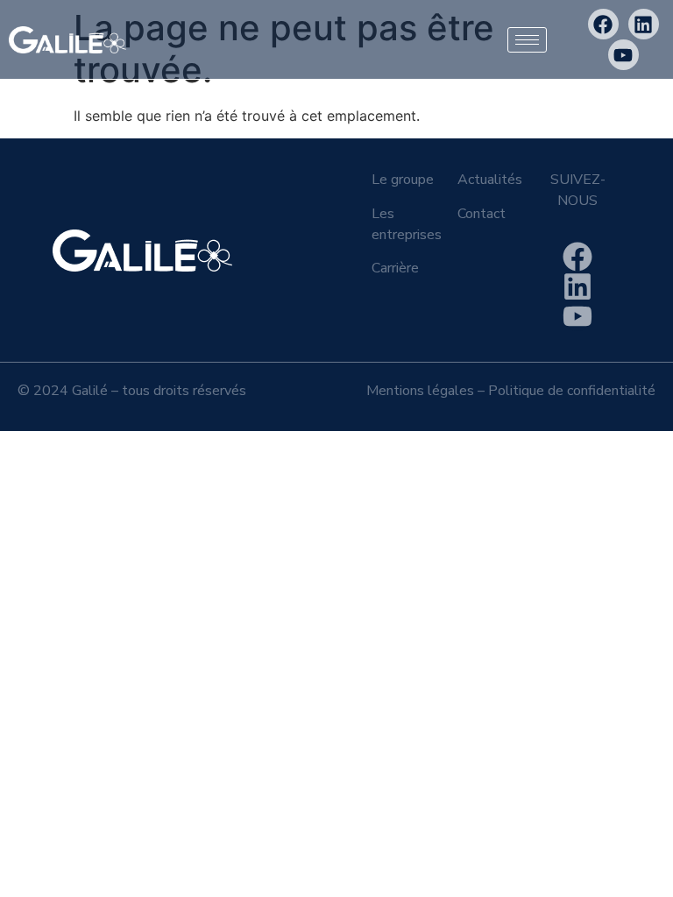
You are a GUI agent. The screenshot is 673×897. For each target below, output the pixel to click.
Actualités (489, 179)
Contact (481, 213)
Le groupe (403, 179)
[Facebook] (603, 24)
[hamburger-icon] (527, 40)
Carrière (395, 268)
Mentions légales (420, 390)
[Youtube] (623, 54)
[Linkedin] (643, 24)
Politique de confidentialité (571, 390)
